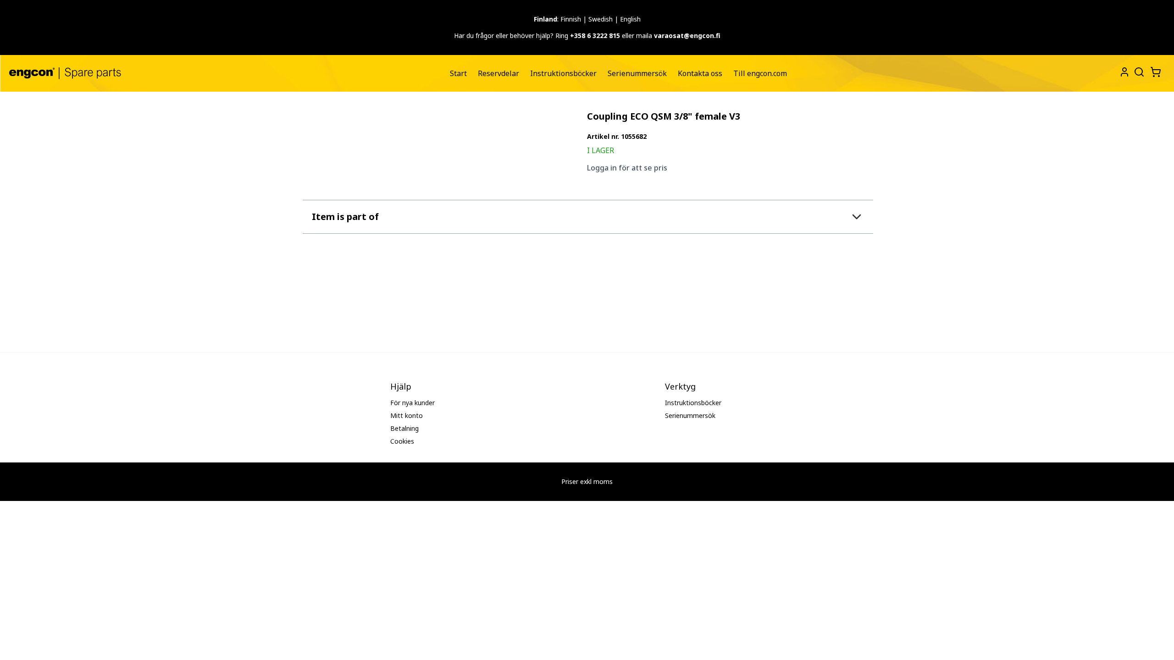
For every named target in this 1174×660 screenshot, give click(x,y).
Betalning (404, 428)
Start (458, 73)
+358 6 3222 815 (595, 35)
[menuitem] (458, 73)
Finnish (570, 19)
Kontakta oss (700, 73)
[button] (588, 216)
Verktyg (680, 386)
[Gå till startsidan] (65, 73)
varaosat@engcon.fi (687, 35)
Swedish (600, 19)
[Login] (1124, 71)
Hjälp (400, 386)
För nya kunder (412, 402)
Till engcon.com (760, 73)
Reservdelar (498, 73)
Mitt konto (406, 415)
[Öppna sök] (1138, 71)
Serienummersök (637, 73)
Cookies (402, 441)
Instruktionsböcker (563, 73)
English (630, 19)
